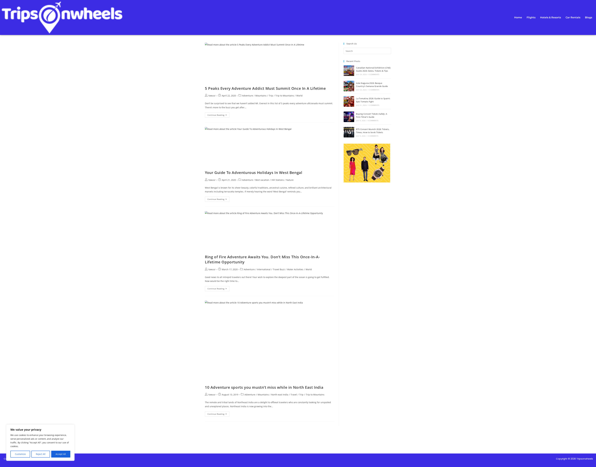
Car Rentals (573, 17)
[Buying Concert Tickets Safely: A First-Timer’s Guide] (349, 117)
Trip (271, 95)
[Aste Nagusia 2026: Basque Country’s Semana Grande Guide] (349, 86)
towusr (212, 95)
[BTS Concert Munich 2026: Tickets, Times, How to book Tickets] (349, 132)
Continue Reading (218, 114)
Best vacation (262, 179)
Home (518, 17)
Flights (531, 17)
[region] (40, 442)
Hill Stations (277, 179)
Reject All (40, 454)
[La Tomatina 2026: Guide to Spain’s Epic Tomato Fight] (349, 101)
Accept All (61, 454)
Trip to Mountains (284, 95)
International (264, 269)
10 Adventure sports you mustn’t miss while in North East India (264, 387)
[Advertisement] (367, 305)
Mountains (260, 95)
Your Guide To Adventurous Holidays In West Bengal (253, 172)
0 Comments (374, 74)
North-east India (279, 394)
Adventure (247, 95)
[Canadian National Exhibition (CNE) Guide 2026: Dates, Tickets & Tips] (349, 70)
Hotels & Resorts (550, 17)
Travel (294, 394)
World (299, 95)
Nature (289, 179)
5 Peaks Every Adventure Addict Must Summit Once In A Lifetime (265, 88)
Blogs (588, 17)
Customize (20, 454)
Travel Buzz (279, 269)
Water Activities (295, 269)
